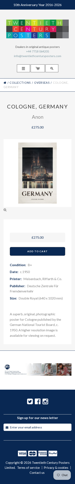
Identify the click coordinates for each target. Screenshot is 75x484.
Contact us (37, 472)
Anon (37, 117)
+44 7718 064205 (37, 51)
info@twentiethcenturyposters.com (37, 56)
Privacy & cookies (56, 467)
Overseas (42, 82)
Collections (20, 82)
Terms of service (28, 467)
